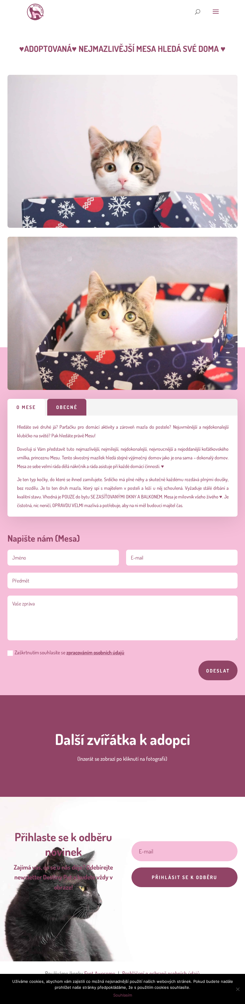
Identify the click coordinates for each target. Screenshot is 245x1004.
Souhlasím (122, 995)
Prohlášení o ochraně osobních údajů (161, 973)
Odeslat (218, 671)
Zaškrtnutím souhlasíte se (69, 652)
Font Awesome (99, 973)
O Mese (26, 407)
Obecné (66, 407)
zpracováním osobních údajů (95, 652)
